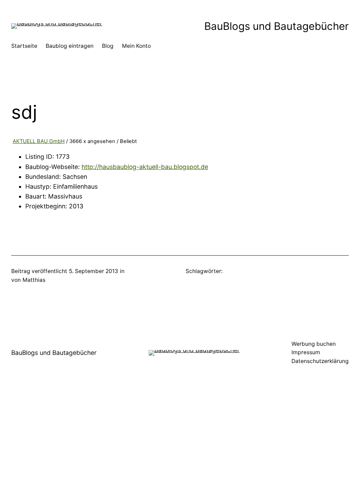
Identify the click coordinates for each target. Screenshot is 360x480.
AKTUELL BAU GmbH (39, 141)
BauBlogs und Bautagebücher (276, 26)
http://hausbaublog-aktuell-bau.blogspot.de (145, 166)
